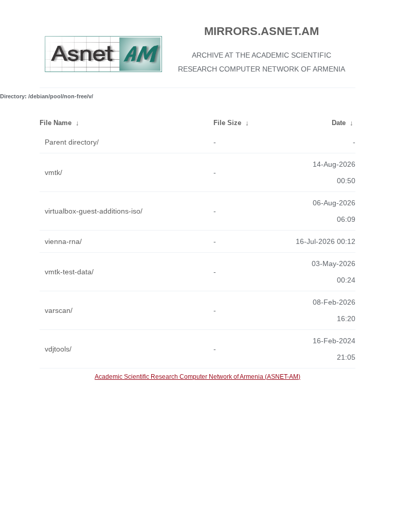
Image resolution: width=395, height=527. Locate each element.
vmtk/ (53, 172)
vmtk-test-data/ (69, 272)
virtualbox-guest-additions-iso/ (93, 211)
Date (339, 123)
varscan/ (59, 310)
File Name (55, 123)
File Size (227, 123)
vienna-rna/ (63, 241)
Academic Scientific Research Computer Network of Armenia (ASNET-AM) (197, 376)
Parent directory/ (72, 142)
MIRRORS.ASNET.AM (261, 31)
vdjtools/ (58, 349)
